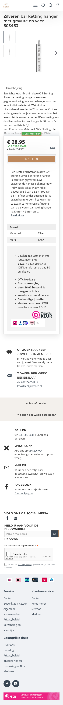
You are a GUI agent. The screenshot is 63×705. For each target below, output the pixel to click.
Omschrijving (14, 88)
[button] (21, 52)
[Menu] (35, 5)
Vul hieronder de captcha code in (20, 545)
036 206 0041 (26, 435)
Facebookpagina (24, 493)
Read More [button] (17, 215)
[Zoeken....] (49, 5)
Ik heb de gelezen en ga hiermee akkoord (29, 566)
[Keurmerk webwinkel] (31, 696)
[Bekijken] (58, 5)
